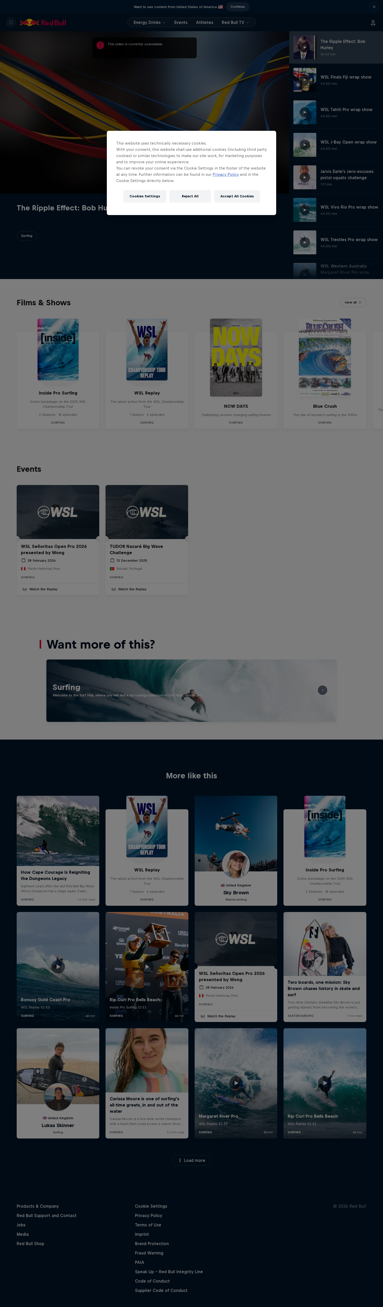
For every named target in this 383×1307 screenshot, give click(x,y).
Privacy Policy (226, 174)
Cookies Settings (144, 196)
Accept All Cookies (237, 196)
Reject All (190, 196)
